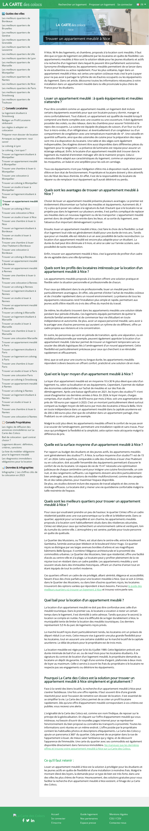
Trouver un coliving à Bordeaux (19, 257)
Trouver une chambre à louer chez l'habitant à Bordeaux (18, 244)
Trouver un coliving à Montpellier (19, 183)
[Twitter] (28, 821)
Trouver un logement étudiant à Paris (19, 351)
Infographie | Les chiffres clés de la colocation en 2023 (19, 474)
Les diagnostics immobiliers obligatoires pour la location (17, 460)
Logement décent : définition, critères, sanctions (17, 446)
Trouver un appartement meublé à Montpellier (19, 163)
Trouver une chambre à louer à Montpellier (19, 170)
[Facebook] (24, 821)
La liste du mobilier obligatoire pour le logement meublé (18, 453)
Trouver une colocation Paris (17, 375)
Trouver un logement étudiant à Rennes (19, 292)
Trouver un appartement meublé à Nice (20, 203)
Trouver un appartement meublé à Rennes (19, 270)
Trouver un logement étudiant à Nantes (19, 396)
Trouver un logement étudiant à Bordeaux (19, 230)
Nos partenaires (89, 818)
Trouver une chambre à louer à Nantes (19, 411)
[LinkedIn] (33, 821)
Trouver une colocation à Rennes (19, 282)
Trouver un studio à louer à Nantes (16, 404)
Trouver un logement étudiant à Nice (19, 196)
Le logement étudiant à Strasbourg (14, 115)
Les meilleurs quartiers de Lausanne (16, 48)
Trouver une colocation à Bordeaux (15, 251)
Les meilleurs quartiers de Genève (16, 34)
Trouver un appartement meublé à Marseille (19, 307)
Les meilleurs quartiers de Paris (19, 88)
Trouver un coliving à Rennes (17, 286)
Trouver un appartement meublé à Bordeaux (19, 263)
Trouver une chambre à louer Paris (18, 365)
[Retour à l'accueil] (22, 4)
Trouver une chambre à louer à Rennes (19, 277)
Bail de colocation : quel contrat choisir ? (19, 439)
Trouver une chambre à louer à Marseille (19, 332)
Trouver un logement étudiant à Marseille (19, 318)
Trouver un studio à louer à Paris (19, 371)
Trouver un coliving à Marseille (18, 312)
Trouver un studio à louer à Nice (19, 217)
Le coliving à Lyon (11, 146)
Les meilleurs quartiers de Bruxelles (16, 27)
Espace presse (88, 822)
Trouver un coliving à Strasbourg (19, 379)
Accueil (55, 814)
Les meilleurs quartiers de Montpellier (16, 71)
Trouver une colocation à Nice (18, 213)
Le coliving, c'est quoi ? (14, 150)
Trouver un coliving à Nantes (17, 390)
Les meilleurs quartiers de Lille (18, 54)
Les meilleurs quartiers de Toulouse (16, 101)
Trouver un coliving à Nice (16, 208)
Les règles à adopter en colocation (14, 129)
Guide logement (89, 814)
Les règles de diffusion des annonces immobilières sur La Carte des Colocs (18, 430)
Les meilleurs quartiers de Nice (19, 84)
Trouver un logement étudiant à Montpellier (19, 156)
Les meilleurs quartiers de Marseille (16, 64)
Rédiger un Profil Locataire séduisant (16, 122)
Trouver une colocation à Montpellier (15, 177)
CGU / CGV (115, 818)
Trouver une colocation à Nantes (19, 416)
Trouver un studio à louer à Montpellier (16, 189)
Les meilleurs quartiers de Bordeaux (16, 20)
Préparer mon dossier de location (20, 134)
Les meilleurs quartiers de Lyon (19, 58)
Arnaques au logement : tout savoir (17, 140)
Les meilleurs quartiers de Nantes (16, 78)
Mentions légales (118, 814)
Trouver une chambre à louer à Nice (19, 223)
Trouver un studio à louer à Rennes (16, 300)
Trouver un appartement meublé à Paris (19, 344)
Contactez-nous (117, 822)
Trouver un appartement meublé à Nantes (19, 385)
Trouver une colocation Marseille (19, 338)
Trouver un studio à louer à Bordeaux (16, 237)
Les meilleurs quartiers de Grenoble (16, 41)
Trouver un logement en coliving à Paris (19, 358)
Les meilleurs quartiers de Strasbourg (16, 94)
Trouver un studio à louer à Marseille (16, 325)
